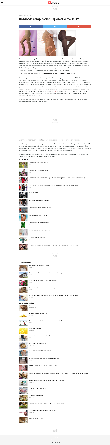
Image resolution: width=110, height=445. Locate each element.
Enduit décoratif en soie (36, 418)
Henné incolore (33, 306)
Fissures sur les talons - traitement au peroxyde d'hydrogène (47, 380)
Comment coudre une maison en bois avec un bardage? (46, 273)
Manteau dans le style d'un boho (38, 170)
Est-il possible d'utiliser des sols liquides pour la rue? (44, 358)
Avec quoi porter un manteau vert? (39, 222)
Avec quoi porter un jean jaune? (38, 163)
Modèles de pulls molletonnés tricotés (40, 351)
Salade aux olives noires (36, 396)
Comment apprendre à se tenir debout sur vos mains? (45, 321)
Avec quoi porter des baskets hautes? (40, 207)
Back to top (55, 437)
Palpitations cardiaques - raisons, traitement (42, 410)
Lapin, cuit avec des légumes (37, 343)
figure (55, 91)
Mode (20, 15)
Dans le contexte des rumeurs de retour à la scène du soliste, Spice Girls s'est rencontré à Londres (58, 373)
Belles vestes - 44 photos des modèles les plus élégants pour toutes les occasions (53, 185)
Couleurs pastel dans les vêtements (39, 230)
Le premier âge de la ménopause (39, 265)
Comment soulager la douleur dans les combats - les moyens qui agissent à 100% (53, 295)
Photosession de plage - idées (38, 215)
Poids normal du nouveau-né (37, 388)
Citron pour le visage (35, 328)
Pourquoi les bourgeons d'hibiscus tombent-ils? (43, 280)
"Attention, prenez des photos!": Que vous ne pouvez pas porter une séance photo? (54, 245)
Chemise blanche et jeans (37, 237)
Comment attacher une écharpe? (39, 200)
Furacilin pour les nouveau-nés (38, 313)
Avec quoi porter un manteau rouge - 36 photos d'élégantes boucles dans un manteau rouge (57, 178)
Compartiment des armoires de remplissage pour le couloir (46, 288)
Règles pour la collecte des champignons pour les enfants (46, 403)
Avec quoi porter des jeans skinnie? (39, 336)
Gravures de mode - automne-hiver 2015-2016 (43, 366)
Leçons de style (27, 15)
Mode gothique (33, 193)
